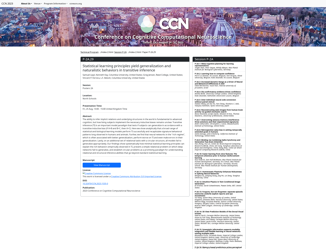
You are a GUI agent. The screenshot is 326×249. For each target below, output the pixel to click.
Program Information (55, 3)
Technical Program (89, 52)
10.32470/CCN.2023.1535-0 (95, 183)
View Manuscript (102, 165)
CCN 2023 (7, 3)
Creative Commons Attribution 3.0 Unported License (136, 176)
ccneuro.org (76, 3)
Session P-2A (120, 52)
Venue (37, 3)
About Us (25, 3)
